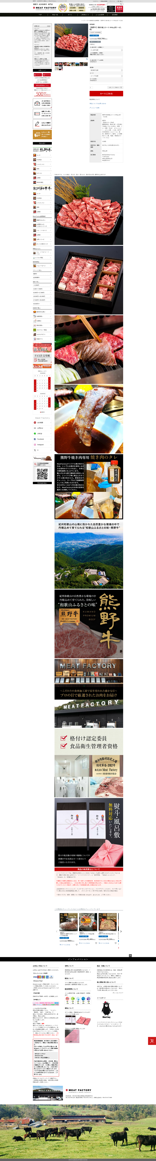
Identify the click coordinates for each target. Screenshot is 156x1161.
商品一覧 (55, 14)
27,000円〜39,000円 (39, 300)
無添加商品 (36, 262)
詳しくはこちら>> (118, 992)
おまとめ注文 (111, 11)
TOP (40, 14)
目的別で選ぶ (36, 308)
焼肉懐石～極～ (41, 53)
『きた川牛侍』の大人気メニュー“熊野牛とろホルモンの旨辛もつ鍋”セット (42, 34)
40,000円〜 (36, 303)
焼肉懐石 (36, 49)
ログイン (96, 1)
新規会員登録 (104, 1)
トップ (83, 20)
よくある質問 (100, 14)
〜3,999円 (36, 285)
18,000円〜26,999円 (39, 296)
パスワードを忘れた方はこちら (42, 77)
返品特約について (95, 99)
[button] (57, 931)
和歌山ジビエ (36, 248)
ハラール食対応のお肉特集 (92, 20)
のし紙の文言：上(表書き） (97, 47)
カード (92, 73)
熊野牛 (35, 274)
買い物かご (120, 1)
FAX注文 (111, 9)
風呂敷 (92, 67)
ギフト (70, 14)
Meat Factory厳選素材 (39, 216)
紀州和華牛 (36, 277)
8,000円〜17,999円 (38, 292)
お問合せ (111, 7)
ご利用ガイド (85, 14)
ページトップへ (130, 955)
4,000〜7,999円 (37, 289)
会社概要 (115, 14)
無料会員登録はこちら (42, 85)
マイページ (112, 1)
